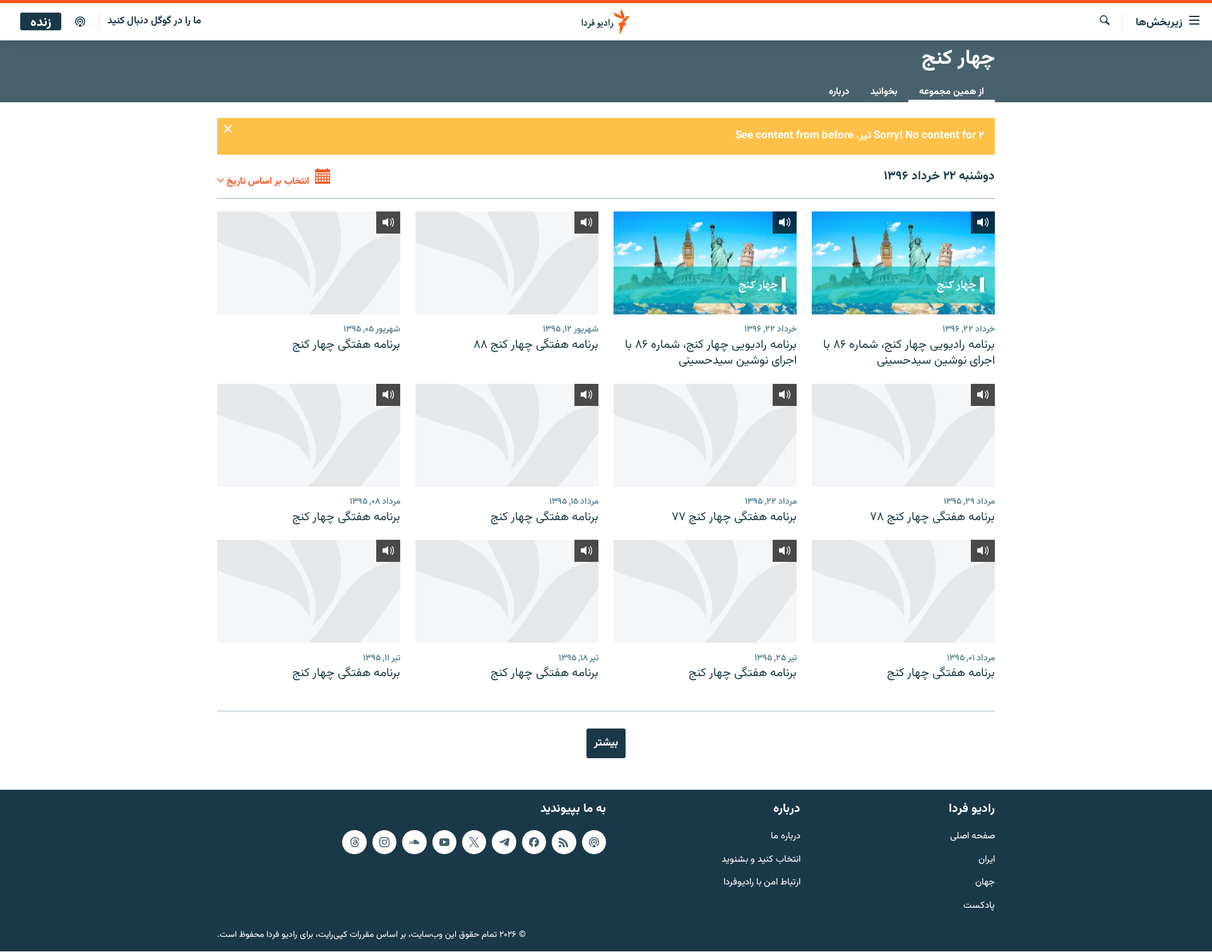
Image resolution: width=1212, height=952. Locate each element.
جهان (985, 883)
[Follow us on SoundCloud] (414, 842)
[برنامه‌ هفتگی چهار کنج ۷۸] (903, 435)
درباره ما (785, 836)
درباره (839, 92)
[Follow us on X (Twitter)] (474, 842)
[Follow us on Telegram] (504, 842)
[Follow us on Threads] (354, 842)
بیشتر (606, 743)
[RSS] (564, 842)
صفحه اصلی (972, 836)
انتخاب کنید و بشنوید (761, 860)
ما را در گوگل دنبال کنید (154, 21)
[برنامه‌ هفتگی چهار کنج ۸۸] (506, 262)
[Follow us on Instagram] (384, 842)
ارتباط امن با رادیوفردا (761, 883)
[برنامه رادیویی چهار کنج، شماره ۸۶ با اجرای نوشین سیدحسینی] (903, 262)
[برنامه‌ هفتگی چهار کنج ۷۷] (705, 435)
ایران (986, 860)
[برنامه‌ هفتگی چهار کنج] (308, 262)
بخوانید (884, 92)
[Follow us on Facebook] (534, 842)
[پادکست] (80, 22)
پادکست (979, 906)
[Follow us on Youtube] (444, 842)
